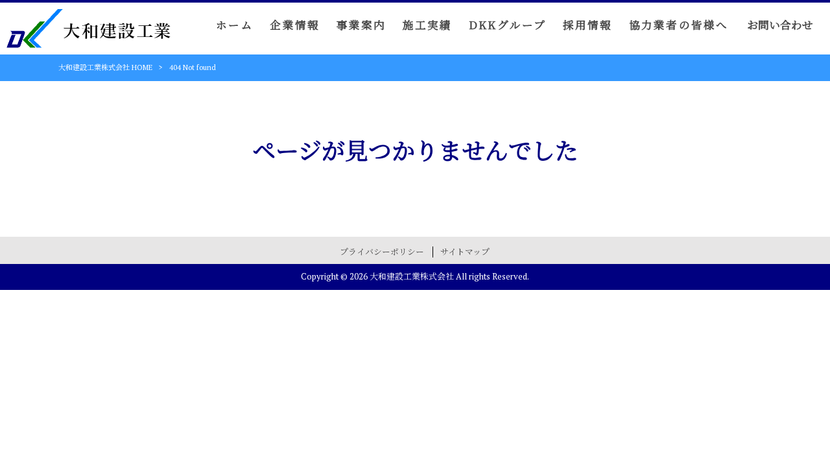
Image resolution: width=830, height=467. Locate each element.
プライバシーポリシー (382, 251)
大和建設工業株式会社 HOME (105, 67)
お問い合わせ (780, 25)
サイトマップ (465, 251)
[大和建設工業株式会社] (88, 39)
